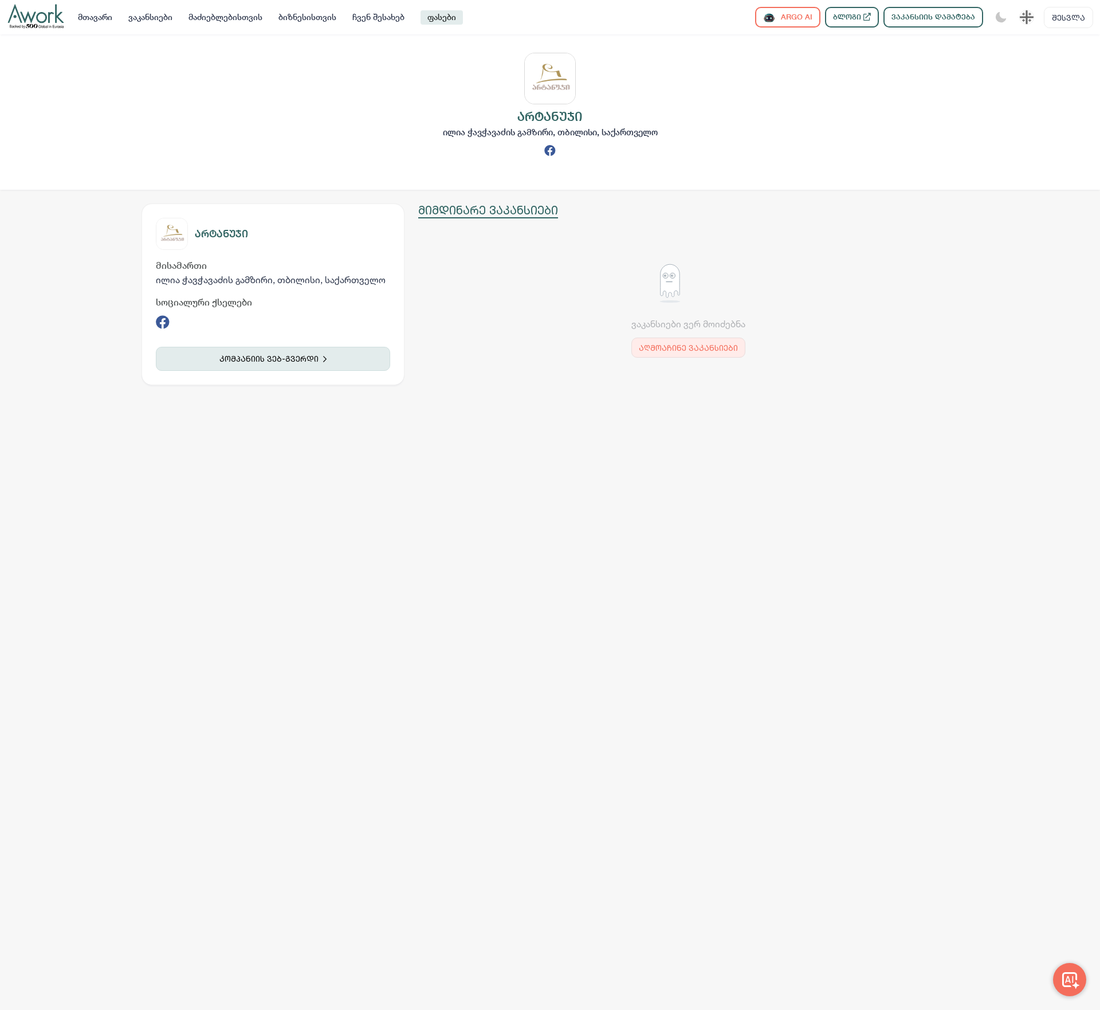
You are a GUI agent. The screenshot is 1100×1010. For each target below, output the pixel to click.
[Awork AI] (1069, 979)
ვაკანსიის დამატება (933, 17)
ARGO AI (795, 17)
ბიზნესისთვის (307, 17)
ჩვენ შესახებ (378, 17)
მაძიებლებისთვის (225, 17)
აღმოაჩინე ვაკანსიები (688, 348)
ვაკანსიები (150, 17)
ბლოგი (848, 17)
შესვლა (1068, 17)
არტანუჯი (221, 234)
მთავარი (95, 17)
